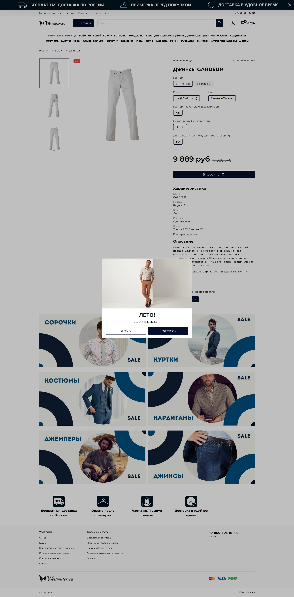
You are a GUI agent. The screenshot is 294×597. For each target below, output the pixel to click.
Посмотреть (168, 330)
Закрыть (126, 330)
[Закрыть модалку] (186, 264)
